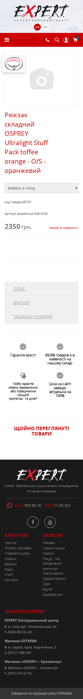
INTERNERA (64, 693)
